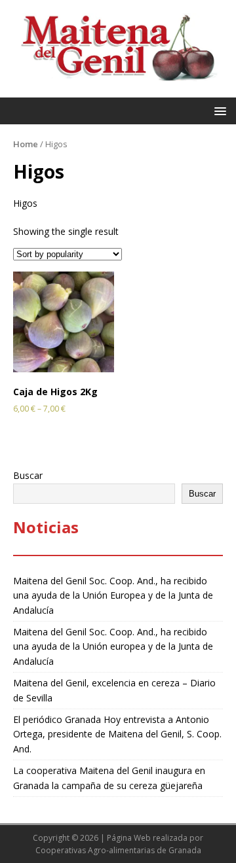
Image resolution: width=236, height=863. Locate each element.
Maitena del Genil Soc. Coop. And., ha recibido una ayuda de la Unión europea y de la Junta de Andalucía (113, 646)
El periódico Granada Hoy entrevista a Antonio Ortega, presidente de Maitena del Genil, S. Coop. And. (117, 734)
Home (25, 144)
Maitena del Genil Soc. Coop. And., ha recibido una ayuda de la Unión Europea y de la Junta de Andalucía (113, 595)
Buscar (28, 475)
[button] (218, 110)
